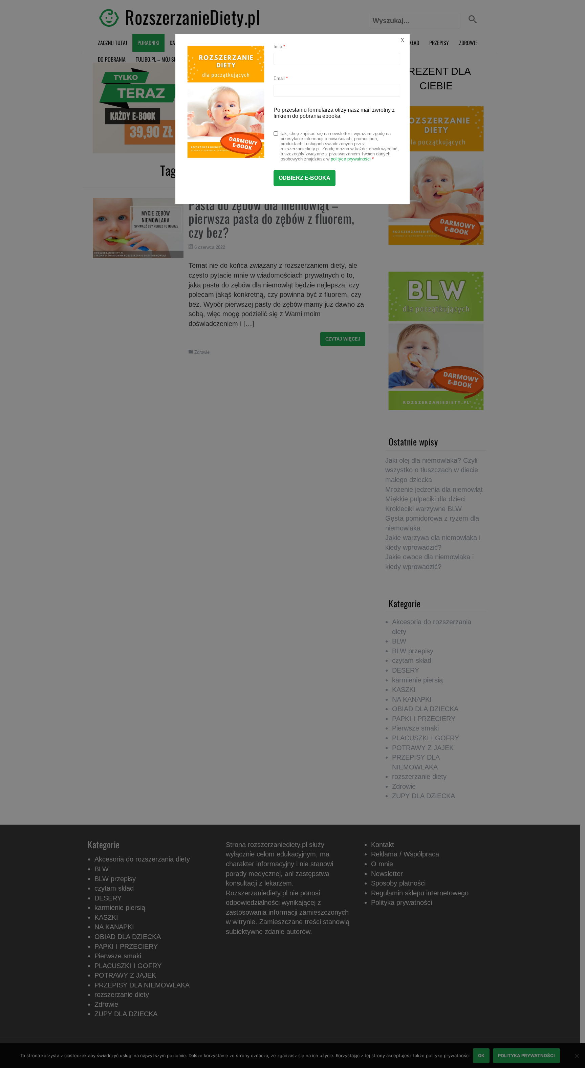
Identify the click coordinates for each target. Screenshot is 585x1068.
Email (281, 78)
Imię (279, 46)
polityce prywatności (351, 158)
